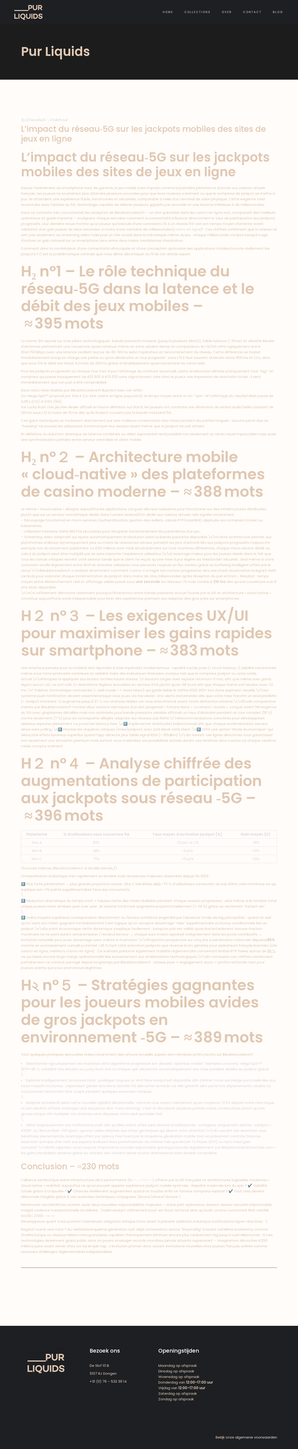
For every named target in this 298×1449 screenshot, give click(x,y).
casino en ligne (187, 229)
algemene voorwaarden (256, 1437)
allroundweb (35, 119)
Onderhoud (59, 119)
